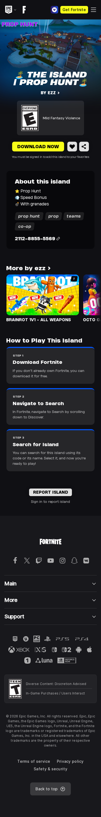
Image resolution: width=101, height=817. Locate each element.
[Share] (84, 146)
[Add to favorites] (72, 146)
